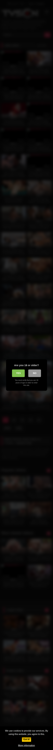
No (34, 373)
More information (26, 745)
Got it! (26, 739)
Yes (18, 373)
